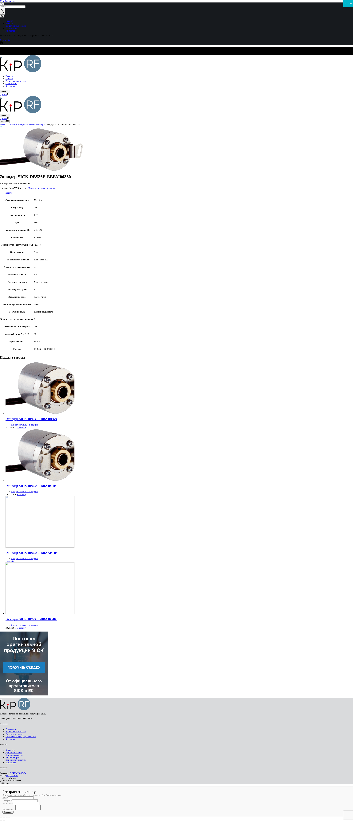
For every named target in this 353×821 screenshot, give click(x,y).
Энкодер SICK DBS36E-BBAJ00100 (31, 486)
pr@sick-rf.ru (12, 775)
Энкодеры (10, 750)
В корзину (21, 427)
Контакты (10, 739)
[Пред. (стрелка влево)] (1, 820)
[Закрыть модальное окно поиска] (2, 3)
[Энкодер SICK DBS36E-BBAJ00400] (40, 613)
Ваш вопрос (8, 809)
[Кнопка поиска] (2, 11)
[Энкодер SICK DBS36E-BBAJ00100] (40, 480)
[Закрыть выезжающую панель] (2, 16)
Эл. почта (7, 803)
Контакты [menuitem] (10, 31)
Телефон (7, 801)
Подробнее (11, 561)
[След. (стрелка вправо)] (4, 820)
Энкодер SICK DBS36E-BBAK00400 (32, 552)
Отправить (8, 812)
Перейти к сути (7, 1)
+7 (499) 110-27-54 (17, 773)
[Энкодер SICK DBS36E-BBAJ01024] (40, 413)
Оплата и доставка (14, 734)
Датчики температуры (16, 760)
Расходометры (12, 757)
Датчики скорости (14, 755)
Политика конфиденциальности (21, 736)
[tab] (179, 193)
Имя (5, 798)
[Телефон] (1, 43)
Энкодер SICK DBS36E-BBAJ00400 (31, 619)
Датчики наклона (14, 752)
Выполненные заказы (16, 731)
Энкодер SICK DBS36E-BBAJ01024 (31, 419)
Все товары (11, 762)
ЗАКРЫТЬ (348, 4)
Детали (9, 193)
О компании (11, 729)
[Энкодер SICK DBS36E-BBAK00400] (40, 547)
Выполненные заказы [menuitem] (16, 26)
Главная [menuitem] (9, 21)
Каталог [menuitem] (9, 23)
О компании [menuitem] (11, 28)
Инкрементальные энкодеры (41, 188)
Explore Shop (6, 40)
